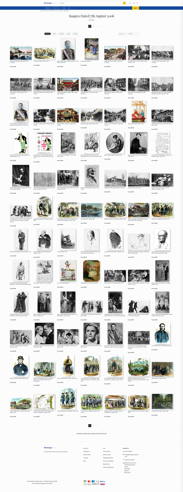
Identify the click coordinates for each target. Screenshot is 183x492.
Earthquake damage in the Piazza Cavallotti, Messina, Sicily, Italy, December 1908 (162, 93)
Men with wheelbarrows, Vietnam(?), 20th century (43, 93)
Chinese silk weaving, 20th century (136, 123)
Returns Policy (107, 454)
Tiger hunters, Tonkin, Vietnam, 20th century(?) (18, 93)
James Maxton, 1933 (62, 251)
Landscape (61, 33)
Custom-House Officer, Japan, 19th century (67, 378)
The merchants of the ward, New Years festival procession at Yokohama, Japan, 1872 (90, 380)
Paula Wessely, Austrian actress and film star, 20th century (91, 346)
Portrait (54, 33)
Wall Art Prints (43, 10)
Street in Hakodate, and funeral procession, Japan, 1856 (20, 411)
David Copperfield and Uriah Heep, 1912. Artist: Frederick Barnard (68, 188)
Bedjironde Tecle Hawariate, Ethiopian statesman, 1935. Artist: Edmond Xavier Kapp (20, 284)
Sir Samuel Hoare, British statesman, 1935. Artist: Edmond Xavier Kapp (91, 252)
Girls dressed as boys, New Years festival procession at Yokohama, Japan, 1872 (113, 379)
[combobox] (91, 3)
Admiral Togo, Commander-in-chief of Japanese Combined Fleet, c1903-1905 (19, 124)
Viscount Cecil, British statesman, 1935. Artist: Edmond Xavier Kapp (138, 252)
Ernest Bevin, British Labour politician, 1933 (114, 251)
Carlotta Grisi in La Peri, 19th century (89, 283)
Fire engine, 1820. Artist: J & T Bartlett (42, 283)
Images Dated (53, 10)
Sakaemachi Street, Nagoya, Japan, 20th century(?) (113, 62)
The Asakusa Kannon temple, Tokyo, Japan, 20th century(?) (67, 93)
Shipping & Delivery (108, 458)
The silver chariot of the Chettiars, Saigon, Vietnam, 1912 (137, 62)
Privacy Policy (106, 451)
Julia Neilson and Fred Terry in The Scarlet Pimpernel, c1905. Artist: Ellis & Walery (20, 315)
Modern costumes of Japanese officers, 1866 (115, 219)
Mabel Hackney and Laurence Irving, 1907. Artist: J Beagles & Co (43, 315)
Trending (64, 8)
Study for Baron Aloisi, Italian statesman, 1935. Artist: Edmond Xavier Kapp (161, 252)
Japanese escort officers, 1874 (159, 378)
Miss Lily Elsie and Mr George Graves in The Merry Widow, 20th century (67, 315)
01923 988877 (128, 451)
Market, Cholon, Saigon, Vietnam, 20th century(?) (113, 93)
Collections (48, 8)
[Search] (124, 3)
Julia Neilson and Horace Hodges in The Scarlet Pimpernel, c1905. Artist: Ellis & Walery (115, 315)
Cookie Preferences (108, 467)
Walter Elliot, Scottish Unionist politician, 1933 (20, 251)
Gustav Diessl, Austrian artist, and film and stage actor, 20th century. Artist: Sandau (114, 346)
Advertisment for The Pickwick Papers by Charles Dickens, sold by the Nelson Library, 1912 (43, 157)
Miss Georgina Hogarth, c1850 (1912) (113, 155)
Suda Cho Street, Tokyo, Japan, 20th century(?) (89, 93)
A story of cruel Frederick (63, 283)
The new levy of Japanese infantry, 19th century (90, 411)
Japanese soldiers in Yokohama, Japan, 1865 (67, 411)
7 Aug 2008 (66, 10)
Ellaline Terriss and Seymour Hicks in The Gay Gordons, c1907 (138, 284)
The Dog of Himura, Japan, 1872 (41, 61)
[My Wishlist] (130, 3)
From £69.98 (13, 66)
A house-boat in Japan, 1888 (87, 219)
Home (47, 10)
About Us (85, 448)
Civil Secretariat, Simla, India (134, 187)
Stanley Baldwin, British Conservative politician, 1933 (42, 252)
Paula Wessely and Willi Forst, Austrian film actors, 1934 (67, 346)
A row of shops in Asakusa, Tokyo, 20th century (113, 124)
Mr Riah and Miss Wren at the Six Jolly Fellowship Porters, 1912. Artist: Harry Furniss (91, 156)
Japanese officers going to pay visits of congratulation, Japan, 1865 (113, 411)
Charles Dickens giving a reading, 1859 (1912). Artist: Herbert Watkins (20, 188)
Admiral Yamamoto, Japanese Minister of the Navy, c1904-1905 (67, 62)
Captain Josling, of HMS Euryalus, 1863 (19, 378)
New (69, 8)
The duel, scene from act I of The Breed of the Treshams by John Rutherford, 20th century (20, 221)
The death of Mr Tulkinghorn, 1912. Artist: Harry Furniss (66, 156)
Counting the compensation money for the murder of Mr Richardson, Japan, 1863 (67, 220)
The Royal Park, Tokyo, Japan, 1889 (160, 411)
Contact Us (126, 448)
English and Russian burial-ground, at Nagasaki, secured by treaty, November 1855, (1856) (138, 380)
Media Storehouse (46, 483)
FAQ (104, 448)
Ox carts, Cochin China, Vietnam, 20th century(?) (160, 62)
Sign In (135, 8)
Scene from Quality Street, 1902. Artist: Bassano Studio (19, 346)
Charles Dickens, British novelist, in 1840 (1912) (90, 188)
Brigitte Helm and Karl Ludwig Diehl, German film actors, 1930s (44, 346)
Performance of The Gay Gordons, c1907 (114, 283)
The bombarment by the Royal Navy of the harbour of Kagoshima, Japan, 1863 (43, 411)
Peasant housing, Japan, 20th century (89, 123)
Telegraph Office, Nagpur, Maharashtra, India (114, 187)
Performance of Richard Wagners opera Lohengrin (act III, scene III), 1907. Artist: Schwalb (137, 347)
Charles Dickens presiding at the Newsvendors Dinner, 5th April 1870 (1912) (44, 188)
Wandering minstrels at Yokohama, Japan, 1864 (43, 220)
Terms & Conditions (108, 461)
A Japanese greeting (85, 61)
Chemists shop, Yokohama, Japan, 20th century (66, 124)
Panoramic (75, 33)
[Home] (50, 3)
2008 (58, 10)
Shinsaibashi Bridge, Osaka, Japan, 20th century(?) (19, 62)
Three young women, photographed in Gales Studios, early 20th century (162, 315)
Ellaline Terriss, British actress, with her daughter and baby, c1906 (160, 188)
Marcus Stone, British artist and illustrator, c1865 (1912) (137, 156)
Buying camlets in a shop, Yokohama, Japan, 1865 (138, 411)
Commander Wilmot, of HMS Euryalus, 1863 (162, 345)
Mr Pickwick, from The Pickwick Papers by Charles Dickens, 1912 (20, 156)
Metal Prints (106, 464)
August (61, 10)
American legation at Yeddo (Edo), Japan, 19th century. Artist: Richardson (137, 220)
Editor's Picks (56, 8)
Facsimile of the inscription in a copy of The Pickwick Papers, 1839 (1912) (162, 156)
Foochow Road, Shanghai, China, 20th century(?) (136, 93)
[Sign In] (137, 3)
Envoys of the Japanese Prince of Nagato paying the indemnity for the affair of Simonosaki (43, 380)
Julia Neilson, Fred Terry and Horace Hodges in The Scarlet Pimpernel (138, 315)
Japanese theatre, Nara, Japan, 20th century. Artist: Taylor (162, 124)
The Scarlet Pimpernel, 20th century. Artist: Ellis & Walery (91, 315)
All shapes (47, 33)
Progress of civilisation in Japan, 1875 (160, 219)
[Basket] (134, 3)
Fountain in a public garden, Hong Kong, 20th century (44, 124)
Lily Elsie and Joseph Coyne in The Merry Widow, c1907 (161, 284)
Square (68, 33)
